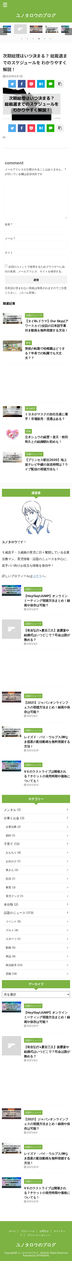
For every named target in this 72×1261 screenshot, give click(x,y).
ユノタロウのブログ (36, 15)
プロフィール (28, 1231)
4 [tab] (39, 39)
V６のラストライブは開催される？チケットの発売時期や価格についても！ (47, 776)
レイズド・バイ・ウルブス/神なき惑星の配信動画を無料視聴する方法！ (47, 741)
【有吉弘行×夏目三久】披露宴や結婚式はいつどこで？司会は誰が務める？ (47, 635)
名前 (8, 224)
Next (68, 31)
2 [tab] (27, 39)
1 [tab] (22, 39)
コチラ (37, 576)
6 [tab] (50, 39)
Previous (3, 31)
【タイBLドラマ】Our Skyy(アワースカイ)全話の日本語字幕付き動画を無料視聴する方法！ (46, 325)
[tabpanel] (36, 29)
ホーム (12, 1231)
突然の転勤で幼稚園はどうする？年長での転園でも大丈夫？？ (45, 353)
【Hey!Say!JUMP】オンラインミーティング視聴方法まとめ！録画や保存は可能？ (47, 600)
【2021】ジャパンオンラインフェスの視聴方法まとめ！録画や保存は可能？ (47, 707)
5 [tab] (45, 39)
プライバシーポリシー (38, 1235)
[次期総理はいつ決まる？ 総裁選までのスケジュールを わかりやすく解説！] (41, 84)
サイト (9, 252)
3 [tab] (33, 39)
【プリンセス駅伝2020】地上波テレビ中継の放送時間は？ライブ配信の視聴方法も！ (46, 464)
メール (10, 238)
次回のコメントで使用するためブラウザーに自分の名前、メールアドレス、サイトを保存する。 (35, 269)
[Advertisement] (36, 384)
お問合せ (44, 1231)
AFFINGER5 (42, 1255)
